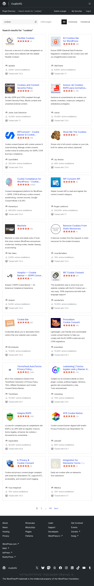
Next (56, 508)
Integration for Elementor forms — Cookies (73, 461)
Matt (5, 548)
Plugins (28, 531)
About (5, 523)
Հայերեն (12, 568)
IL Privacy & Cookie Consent (25, 461)
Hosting (5, 531)
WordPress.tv (55, 536)
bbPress (7, 552)
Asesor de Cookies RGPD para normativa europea (74, 86)
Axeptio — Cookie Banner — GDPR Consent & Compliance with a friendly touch (30, 274)
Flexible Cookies (25, 38)
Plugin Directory (8, 11)
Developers (53, 531)
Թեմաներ (30, 527)
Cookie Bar (23, 319)
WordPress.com (10, 544)
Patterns (29, 536)
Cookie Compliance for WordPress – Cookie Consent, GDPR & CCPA (29, 180)
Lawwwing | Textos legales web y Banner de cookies (76, 368)
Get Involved (77, 523)
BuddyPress (9, 557)
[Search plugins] (35, 21)
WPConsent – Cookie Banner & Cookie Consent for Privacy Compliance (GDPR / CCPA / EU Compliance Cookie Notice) (29, 133)
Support (51, 527)
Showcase (30, 523)
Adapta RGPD (24, 413)
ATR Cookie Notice (73, 413)
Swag (75, 536)
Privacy (5, 536)
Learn (50, 523)
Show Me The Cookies (74, 132)
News (5, 527)
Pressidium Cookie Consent (71, 321)
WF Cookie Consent (73, 272)
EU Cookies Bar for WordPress (71, 39)
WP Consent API (71, 179)
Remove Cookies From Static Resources (75, 227)
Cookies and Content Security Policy (28, 86)
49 (50, 508)
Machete (21, 225)
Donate (75, 531)
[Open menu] (90, 3)
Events (74, 527)
